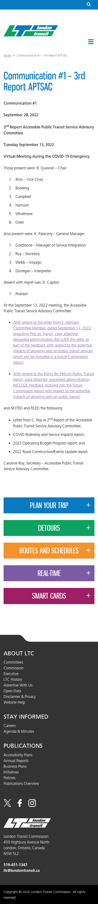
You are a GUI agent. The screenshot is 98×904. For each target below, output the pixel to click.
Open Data (12, 691)
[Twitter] (7, 805)
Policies (9, 778)
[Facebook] (20, 805)
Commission (14, 668)
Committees (13, 662)
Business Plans (15, 766)
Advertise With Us (18, 685)
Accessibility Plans (18, 755)
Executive (11, 674)
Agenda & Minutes (19, 731)
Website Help (14, 702)
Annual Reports (16, 760)
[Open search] (88, 4)
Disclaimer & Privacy (20, 696)
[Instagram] (32, 805)
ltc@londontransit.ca (22, 870)
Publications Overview (21, 783)
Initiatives (11, 772)
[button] (90, 41)
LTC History (13, 679)
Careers (10, 725)
